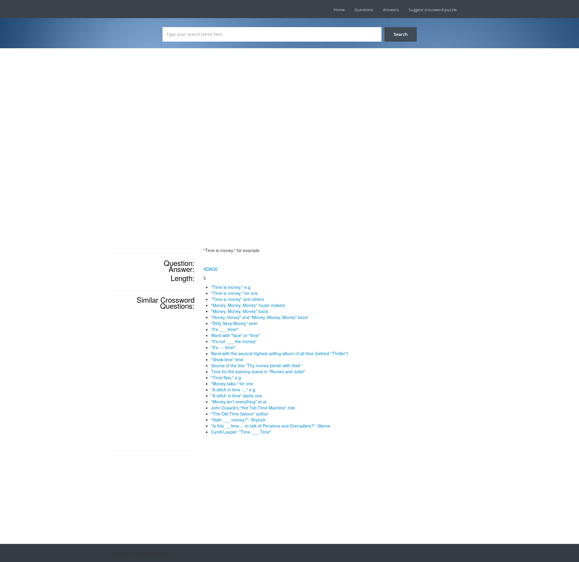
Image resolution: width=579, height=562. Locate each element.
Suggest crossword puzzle (433, 9)
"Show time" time (227, 359)
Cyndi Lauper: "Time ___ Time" (241, 432)
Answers (391, 9)
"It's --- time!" (223, 347)
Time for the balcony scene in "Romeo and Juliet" (258, 371)
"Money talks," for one (232, 383)
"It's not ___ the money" (234, 341)
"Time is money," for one (234, 293)
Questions (363, 9)
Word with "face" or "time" (235, 335)
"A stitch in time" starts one (236, 396)
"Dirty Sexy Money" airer (234, 323)
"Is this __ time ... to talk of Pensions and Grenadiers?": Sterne (270, 426)
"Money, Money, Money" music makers (248, 305)
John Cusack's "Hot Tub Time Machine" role (253, 408)
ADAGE (211, 269)
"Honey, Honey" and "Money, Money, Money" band (259, 317)
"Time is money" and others (237, 299)
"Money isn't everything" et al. (239, 402)
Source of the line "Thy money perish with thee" (256, 365)
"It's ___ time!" (225, 329)
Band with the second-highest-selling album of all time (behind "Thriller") (279, 353)
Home (339, 9)
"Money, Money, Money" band (239, 311)
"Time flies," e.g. (226, 377)
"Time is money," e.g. (231, 287)
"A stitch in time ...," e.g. (233, 390)
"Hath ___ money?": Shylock (238, 420)
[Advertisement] (154, 150)
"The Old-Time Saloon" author (239, 414)
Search (401, 34)
